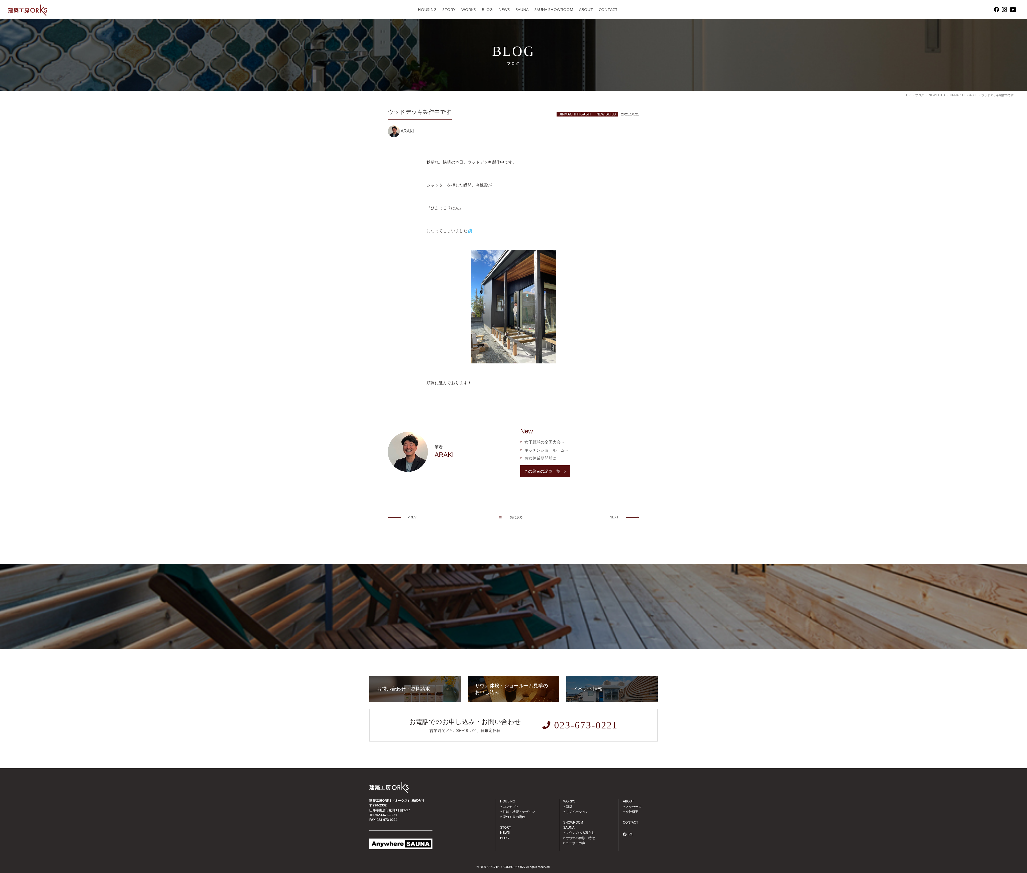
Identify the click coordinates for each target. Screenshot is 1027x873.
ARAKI (407, 131)
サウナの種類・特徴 (580, 838)
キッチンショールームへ (546, 450)
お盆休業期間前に (540, 458)
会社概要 (632, 812)
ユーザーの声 (575, 843)
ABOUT (586, 9)
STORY (448, 9)
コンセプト (511, 807)
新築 (569, 807)
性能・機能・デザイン (519, 812)
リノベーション (577, 812)
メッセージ (634, 807)
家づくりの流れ (514, 817)
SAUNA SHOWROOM (553, 9)
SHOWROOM (573, 822)
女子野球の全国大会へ (544, 442)
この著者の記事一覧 (542, 471)
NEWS (504, 9)
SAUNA (522, 9)
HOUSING (427, 9)
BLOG (487, 9)
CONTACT (608, 9)
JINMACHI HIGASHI (575, 114)
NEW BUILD (606, 114)
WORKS (468, 9)
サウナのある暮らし (580, 833)
